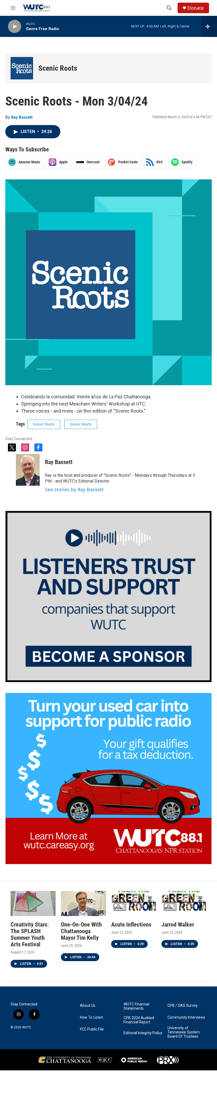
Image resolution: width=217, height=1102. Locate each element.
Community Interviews (186, 1017)
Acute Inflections (131, 924)
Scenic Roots (57, 68)
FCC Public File (92, 1029)
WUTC (26, 1027)
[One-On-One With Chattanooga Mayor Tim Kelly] (83, 903)
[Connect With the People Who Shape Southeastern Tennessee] (108, 596)
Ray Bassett (22, 117)
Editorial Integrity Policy (143, 1033)
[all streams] (209, 26)
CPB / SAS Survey (183, 1006)
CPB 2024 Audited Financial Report (139, 1020)
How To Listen (91, 1017)
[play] (14, 26)
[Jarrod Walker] (183, 903)
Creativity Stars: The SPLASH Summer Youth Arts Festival (30, 934)
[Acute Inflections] (133, 903)
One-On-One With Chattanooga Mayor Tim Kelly (81, 931)
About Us (87, 1006)
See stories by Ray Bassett (74, 489)
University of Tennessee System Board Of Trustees (184, 1032)
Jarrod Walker (177, 924)
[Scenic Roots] (22, 68)
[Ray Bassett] (28, 470)
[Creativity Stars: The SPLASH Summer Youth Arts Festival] (33, 903)
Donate (195, 8)
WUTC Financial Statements (136, 1006)
